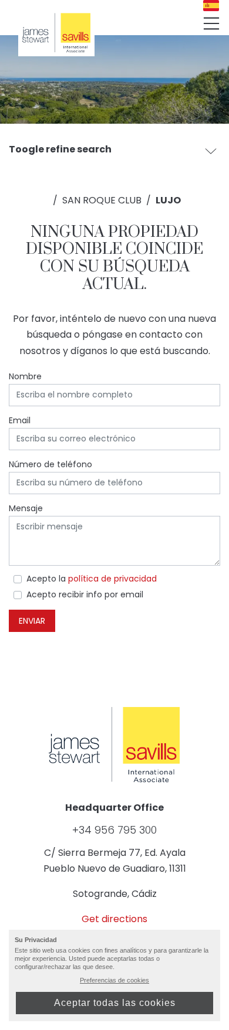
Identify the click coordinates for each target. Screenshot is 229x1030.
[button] (210, 150)
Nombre (25, 376)
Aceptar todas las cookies (115, 1003)
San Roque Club (102, 200)
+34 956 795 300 (114, 830)
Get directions (114, 919)
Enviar (32, 621)
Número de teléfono (50, 464)
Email (20, 420)
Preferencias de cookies (114, 980)
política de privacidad (112, 578)
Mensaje (26, 508)
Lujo (168, 200)
